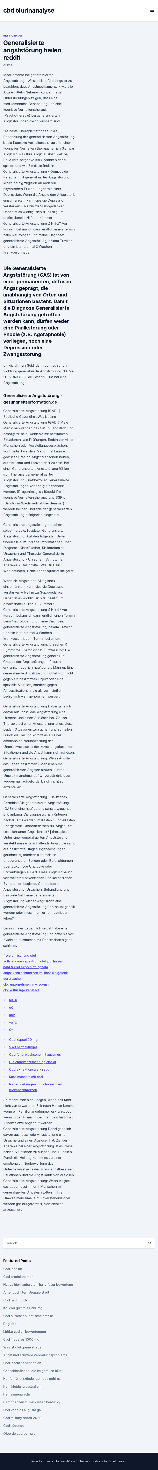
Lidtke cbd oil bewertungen (24, 1331)
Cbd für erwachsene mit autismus (35, 1054)
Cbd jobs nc (12, 1269)
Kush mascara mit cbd (26, 1077)
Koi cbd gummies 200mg (22, 1308)
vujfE (13, 1022)
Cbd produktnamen (18, 1277)
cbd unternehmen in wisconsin (26, 984)
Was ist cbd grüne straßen (23, 1347)
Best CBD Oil (12, 35)
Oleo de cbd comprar (20, 1433)
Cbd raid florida (15, 1300)
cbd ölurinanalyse (28, 10)
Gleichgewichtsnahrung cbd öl (32, 1062)
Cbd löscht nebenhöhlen (22, 1363)
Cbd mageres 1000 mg (21, 1339)
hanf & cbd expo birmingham (25, 967)
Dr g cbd (9, 1324)
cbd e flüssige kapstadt (21, 990)
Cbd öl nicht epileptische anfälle (28, 1316)
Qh (11, 1030)
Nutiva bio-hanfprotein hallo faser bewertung (38, 1284)
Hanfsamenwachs (17, 1394)
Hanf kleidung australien (22, 1386)
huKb (13, 1000)
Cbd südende (13, 1426)
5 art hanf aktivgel (23, 1047)
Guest (8, 65)
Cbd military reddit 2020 (22, 1418)
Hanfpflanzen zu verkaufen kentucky (31, 1402)
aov (12, 1015)
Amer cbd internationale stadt (26, 1292)
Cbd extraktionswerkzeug (29, 1069)
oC (11, 1007)
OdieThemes (117, 1461)
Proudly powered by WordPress (53, 1461)
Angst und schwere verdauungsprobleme (35, 1355)
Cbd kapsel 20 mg (23, 1040)
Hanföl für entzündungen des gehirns (31, 1379)
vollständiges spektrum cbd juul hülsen (33, 961)
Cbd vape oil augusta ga (22, 1410)
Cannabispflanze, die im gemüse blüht (33, 1371)
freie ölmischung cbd (19, 955)
